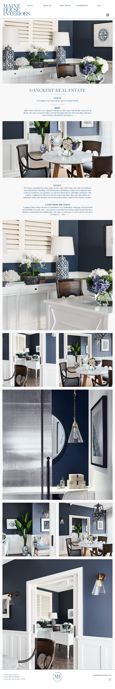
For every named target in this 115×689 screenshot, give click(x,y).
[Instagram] (109, 679)
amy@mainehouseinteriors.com (102, 675)
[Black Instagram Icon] (107, 15)
